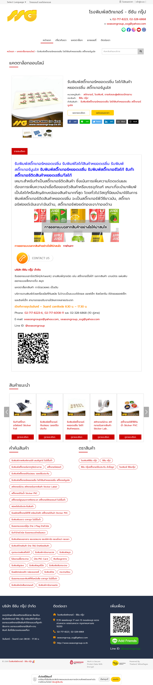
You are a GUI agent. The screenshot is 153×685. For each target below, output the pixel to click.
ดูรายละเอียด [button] (22, 437)
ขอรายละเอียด (78, 113)
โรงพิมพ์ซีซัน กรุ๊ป (89, 460)
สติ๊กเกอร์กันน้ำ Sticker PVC (24, 493)
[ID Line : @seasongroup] (124, 29)
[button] (61, 39)
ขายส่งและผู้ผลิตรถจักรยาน (118, 94)
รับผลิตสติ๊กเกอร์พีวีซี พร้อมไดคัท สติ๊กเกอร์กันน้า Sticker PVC (40, 513)
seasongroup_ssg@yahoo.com (126, 24)
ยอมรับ (115, 679)
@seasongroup (35, 326)
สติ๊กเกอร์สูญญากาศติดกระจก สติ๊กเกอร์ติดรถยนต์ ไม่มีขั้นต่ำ (38, 499)
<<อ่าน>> (68, 246)
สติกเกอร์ (88, 94)
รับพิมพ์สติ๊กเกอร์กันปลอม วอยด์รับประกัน (30, 473)
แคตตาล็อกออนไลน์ (26, 51)
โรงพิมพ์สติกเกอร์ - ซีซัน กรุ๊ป (20, 661)
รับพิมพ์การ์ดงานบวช (44, 552)
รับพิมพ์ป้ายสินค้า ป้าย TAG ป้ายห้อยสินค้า (30, 545)
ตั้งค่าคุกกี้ (104, 679)
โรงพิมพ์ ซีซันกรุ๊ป (127, 467)
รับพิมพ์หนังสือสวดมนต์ (22, 585)
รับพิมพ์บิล (49, 572)
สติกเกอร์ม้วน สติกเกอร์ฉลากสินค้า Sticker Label (34, 486)
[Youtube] (139, 29)
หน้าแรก (10, 51)
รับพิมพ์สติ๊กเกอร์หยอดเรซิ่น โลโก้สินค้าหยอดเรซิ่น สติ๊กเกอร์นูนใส (41, 480)
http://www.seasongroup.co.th (72, 643)
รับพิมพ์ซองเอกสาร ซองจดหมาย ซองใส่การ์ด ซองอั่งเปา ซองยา (40, 539)
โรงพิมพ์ (99, 94)
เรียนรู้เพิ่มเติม (57, 682)
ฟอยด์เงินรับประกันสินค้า (23, 506)
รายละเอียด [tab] (19, 151)
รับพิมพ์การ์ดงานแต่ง (48, 585)
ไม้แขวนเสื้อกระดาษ (20, 558)
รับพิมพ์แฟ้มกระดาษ (58, 565)
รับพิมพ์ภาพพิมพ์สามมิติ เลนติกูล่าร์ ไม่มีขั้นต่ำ (32, 460)
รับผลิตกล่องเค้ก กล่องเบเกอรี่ (25, 572)
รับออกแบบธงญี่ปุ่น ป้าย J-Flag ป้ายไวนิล (30, 526)
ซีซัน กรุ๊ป (83, 98)
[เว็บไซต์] (144, 29)
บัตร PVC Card (41, 558)
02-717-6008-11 (54, 313)
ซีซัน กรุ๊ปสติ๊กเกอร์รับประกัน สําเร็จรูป (97, 467)
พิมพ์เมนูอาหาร (60, 558)
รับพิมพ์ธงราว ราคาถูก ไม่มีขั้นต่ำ (26, 519)
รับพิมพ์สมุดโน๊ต (36, 565)
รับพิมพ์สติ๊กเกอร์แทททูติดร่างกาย (27, 467)
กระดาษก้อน (64, 572)
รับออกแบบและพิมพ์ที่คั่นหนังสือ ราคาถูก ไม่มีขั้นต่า (34, 578)
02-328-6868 (137, 19)
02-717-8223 (120, 19)
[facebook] (129, 29)
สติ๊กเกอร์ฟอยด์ (54, 467)
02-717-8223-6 (34, 313)
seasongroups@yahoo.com (41, 319)
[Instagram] (134, 29)
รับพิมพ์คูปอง (18, 565)
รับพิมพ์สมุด (65, 552)
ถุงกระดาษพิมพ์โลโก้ (21, 552)
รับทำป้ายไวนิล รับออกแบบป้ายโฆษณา (28, 532)
